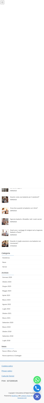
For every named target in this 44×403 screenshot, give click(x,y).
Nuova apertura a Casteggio (11, 355)
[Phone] (37, 388)
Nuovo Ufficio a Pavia (9, 351)
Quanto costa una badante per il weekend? (24, 197)
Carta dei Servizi (8, 376)
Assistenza (6, 258)
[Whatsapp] (37, 380)
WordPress (15, 396)
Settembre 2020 (7, 322)
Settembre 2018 (7, 336)
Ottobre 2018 (6, 331)
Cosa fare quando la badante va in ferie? (24, 208)
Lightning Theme (26, 396)
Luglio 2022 (6, 309)
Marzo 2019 (6, 327)
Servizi (4, 267)
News (4, 262)
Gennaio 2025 (7, 277)
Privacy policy (7, 371)
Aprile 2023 (6, 295)
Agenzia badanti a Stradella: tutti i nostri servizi (26, 219)
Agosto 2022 (6, 304)
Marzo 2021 (6, 318)
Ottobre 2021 (6, 313)
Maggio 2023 (6, 291)
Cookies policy (7, 366)
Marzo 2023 (6, 300)
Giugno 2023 (6, 286)
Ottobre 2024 (6, 282)
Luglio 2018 (6, 340)
